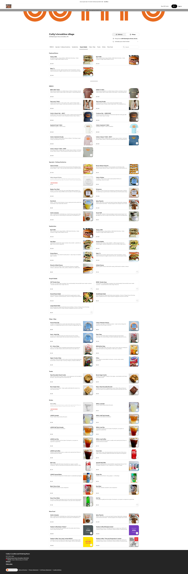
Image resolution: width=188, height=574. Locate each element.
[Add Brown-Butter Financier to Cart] (137, 172)
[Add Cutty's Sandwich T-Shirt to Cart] (137, 131)
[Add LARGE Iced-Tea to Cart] (91, 445)
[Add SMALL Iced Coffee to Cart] (137, 445)
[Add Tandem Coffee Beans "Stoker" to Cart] (91, 533)
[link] (52, 47)
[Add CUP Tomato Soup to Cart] (91, 288)
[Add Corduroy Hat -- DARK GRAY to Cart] (137, 120)
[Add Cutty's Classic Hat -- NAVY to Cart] (91, 120)
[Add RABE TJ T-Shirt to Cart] (137, 96)
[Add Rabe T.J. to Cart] (91, 75)
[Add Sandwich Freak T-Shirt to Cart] (91, 131)
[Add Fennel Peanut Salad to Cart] (91, 300)
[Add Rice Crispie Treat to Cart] (91, 393)
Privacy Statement (33, 570)
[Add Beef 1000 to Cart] (137, 63)
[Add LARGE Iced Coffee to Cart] (91, 457)
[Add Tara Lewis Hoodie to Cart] (137, 108)
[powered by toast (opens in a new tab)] (12, 570)
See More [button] (106, 1)
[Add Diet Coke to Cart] (91, 469)
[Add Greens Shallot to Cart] (137, 248)
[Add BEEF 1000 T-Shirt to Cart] (91, 96)
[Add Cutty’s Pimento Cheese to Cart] (137, 329)
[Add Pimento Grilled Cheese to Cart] (91, 271)
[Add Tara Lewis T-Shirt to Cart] (91, 108)
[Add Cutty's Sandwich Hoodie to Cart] (91, 143)
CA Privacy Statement (45, 570)
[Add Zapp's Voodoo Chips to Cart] (91, 364)
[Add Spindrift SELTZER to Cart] (137, 469)
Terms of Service (23, 570)
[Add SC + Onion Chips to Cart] (91, 352)
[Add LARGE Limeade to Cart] (91, 422)
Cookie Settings (57, 570)
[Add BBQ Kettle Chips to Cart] (137, 352)
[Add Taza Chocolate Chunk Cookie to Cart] (91, 381)
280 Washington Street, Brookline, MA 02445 (17, 558)
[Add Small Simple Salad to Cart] (137, 300)
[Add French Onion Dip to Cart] (91, 329)
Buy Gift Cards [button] (165, 6)
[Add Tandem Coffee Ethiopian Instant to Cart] (137, 533)
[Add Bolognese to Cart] (137, 195)
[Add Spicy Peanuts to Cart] (137, 207)
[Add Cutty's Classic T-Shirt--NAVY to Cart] (137, 143)
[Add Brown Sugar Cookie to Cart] (137, 381)
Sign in (180, 6)
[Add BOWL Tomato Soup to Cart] (137, 288)
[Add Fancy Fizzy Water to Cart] (91, 504)
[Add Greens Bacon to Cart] (91, 260)
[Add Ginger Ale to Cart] (137, 481)
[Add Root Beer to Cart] (137, 492)
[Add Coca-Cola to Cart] (137, 457)
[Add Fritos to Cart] (137, 364)
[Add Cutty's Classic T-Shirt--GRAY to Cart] (91, 155)
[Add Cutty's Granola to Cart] (91, 219)
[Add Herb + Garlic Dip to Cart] (91, 341)
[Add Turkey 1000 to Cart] (91, 63)
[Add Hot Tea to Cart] (137, 504)
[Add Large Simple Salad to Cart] (91, 312)
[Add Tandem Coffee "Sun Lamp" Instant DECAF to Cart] (91, 545)
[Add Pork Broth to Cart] (91, 207)
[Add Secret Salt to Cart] (137, 219)
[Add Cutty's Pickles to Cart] (137, 184)
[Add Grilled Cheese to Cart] (137, 271)
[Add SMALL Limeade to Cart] (137, 410)
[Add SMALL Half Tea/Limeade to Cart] (137, 422)
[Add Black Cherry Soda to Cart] (91, 492)
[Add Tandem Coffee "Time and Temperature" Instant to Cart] (137, 545)
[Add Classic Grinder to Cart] (91, 172)
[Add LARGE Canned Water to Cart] (91, 481)
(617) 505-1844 (10, 556)
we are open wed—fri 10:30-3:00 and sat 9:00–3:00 (91, 1)
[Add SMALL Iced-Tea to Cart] (137, 433)
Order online (9, 564)
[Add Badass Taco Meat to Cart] (91, 195)
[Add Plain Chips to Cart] (137, 341)
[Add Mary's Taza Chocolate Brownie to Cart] (137, 393)
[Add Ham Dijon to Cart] (91, 248)
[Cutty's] (8, 6)
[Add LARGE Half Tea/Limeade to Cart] (91, 433)
